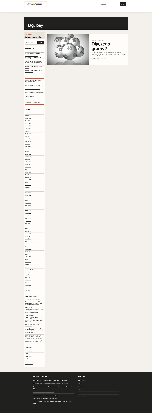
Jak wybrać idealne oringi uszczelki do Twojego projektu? (45, 395)
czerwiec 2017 (28, 244)
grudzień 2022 (28, 156)
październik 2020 (29, 208)
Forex (36, 9)
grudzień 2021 (28, 187)
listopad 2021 (28, 190)
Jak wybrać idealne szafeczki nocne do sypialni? (43, 392)
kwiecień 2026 (28, 115)
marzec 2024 (28, 133)
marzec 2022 (28, 179)
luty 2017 (27, 254)
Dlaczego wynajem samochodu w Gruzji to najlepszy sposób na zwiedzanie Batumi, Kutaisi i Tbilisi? (34, 63)
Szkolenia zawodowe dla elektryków (33, 299)
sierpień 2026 (28, 113)
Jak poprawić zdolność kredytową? (32, 85)
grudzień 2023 (28, 141)
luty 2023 (27, 151)
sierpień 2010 (28, 274)
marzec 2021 (28, 195)
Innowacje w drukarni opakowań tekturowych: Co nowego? (46, 398)
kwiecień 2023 (28, 146)
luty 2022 (27, 182)
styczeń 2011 (28, 262)
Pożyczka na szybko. (29, 96)
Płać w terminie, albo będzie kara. (32, 89)
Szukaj (122, 4)
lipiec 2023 (27, 143)
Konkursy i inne (44, 9)
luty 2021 (27, 197)
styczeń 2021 (28, 200)
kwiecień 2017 (28, 249)
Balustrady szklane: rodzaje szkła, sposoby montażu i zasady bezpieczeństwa (50, 380)
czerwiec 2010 (28, 280)
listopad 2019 (28, 223)
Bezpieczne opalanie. (30, 315)
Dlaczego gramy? (101, 46)
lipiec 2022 (27, 169)
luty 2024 (27, 136)
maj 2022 (27, 174)
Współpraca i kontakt (79, 9)
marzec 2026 (28, 118)
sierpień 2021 (28, 192)
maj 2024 (27, 131)
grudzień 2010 (28, 264)
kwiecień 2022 (28, 177)
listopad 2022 (28, 159)
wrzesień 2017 (28, 236)
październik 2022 (29, 161)
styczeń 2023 (28, 154)
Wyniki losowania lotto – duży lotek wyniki (34, 92)
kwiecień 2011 (28, 256)
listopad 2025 (28, 120)
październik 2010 (29, 269)
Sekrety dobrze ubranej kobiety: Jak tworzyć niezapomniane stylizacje (33, 336)
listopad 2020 (28, 205)
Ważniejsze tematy (66, 9)
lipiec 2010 (27, 277)
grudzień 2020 (28, 203)
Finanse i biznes (29, 9)
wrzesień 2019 (28, 228)
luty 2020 (27, 215)
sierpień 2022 (28, 167)
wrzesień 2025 (28, 123)
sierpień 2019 (28, 231)
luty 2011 (27, 259)
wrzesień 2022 (28, 164)
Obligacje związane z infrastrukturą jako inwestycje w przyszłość (33, 81)
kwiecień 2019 (28, 233)
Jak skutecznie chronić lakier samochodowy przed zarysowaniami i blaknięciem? (33, 57)
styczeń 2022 (28, 185)
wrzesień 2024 (28, 125)
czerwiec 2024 (28, 128)
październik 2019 (29, 226)
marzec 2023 (28, 149)
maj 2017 (27, 246)
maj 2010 (27, 282)
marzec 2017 (28, 251)
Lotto (58, 9)
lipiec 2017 (27, 241)
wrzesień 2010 (28, 272)
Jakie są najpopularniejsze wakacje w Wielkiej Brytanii (33, 325)
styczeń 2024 (28, 138)
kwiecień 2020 (28, 213)
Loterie (52, 9)
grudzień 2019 (28, 221)
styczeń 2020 (28, 218)
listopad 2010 (28, 267)
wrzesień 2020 (28, 210)
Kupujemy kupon (28, 307)
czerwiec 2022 (28, 172)
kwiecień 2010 (28, 285)
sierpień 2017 (28, 238)
